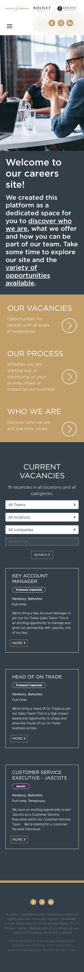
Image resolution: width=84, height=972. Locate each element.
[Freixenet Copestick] (17, 9)
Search (41, 555)
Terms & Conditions (57, 932)
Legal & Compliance (27, 932)
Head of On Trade (37, 677)
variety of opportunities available (28, 275)
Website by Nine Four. (59, 950)
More (17, 643)
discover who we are (39, 225)
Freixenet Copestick (29, 589)
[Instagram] (61, 23)
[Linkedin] (70, 23)
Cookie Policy (14, 923)
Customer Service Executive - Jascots (39, 775)
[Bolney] (42, 8)
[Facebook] (52, 23)
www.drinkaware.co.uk (24, 950)
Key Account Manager (30, 578)
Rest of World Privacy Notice (47, 923)
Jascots (21, 786)
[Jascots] (66, 9)
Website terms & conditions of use (53, 928)
